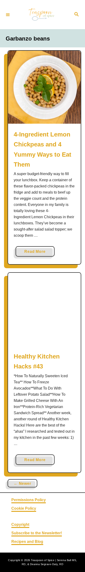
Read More (36, 253)
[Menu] (8, 14)
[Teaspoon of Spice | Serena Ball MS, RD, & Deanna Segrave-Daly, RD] (42, 14)
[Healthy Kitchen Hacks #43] (44, 309)
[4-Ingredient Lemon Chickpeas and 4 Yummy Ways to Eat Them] (44, 87)
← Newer (22, 483)
